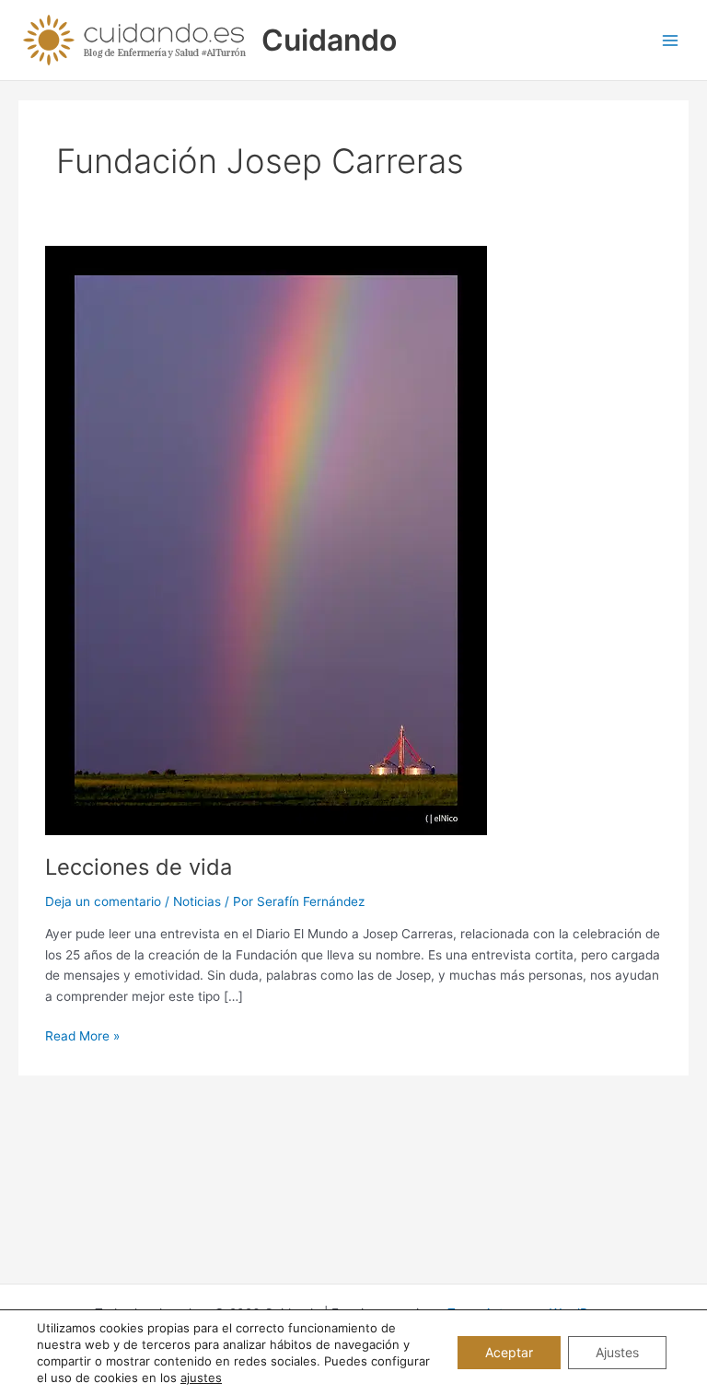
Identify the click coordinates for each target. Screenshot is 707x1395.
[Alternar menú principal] (671, 40)
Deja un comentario (103, 901)
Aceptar (509, 1352)
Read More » (82, 1037)
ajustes (201, 1377)
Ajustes (617, 1352)
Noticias (197, 901)
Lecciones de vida (138, 867)
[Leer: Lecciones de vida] (266, 538)
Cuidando (329, 40)
